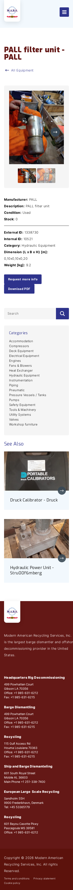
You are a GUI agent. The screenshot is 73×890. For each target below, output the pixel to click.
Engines (15, 361)
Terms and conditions (16, 878)
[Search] (62, 313)
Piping (13, 385)
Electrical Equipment (24, 356)
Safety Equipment (22, 405)
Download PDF (19, 289)
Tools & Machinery (22, 410)
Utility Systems (20, 415)
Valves (14, 419)
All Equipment (22, 70)
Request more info (23, 279)
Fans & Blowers (20, 366)
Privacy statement (44, 878)
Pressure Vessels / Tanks (27, 395)
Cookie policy (12, 883)
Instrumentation (21, 380)
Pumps (14, 400)
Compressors (19, 346)
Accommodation (21, 341)
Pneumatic (17, 390)
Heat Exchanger (21, 370)
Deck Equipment (21, 351)
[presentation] (55, 132)
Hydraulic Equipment (24, 375)
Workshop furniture (23, 424)
